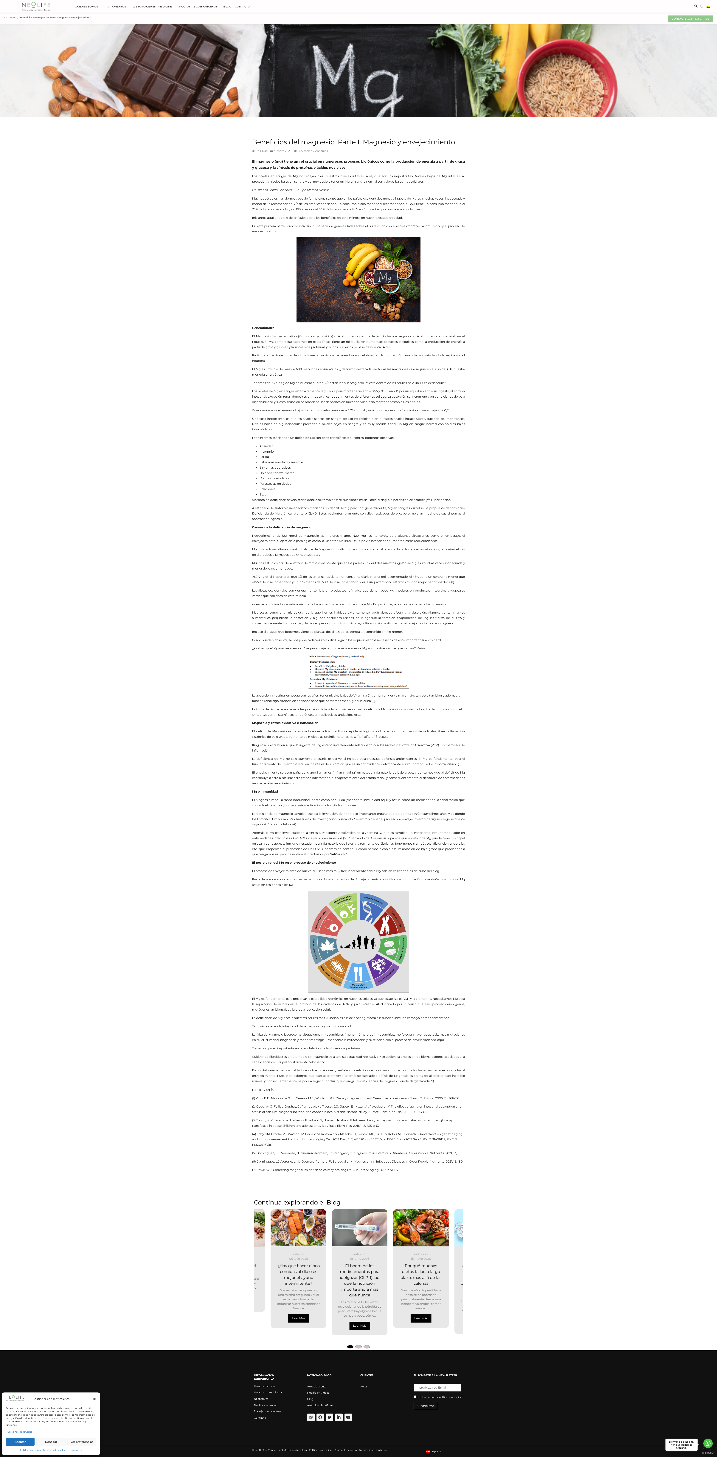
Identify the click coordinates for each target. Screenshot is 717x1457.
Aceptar (20, 1442)
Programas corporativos (197, 6)
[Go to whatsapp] (708, 1443)
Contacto (242, 6)
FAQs (363, 1386)
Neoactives (261, 1398)
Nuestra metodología (268, 1392)
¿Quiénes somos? (87, 6)
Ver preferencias (81, 1442)
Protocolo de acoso (346, 1450)
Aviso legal (301, 1450)
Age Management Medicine (152, 6)
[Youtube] (348, 1417)
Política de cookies (30, 1450)
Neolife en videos (318, 1392)
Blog (227, 6)
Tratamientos (115, 6)
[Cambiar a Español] (708, 6)
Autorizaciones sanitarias (372, 1450)
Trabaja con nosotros (267, 1411)
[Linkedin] (339, 1417)
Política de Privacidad (55, 1450)
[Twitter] (329, 1417)
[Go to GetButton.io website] (708, 1453)
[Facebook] (320, 1417)
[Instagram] (311, 1417)
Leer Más (281, 1318)
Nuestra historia (264, 1386)
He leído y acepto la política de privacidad (440, 1397)
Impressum (75, 1450)
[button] (94, 1399)
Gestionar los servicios (19, 1431)
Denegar (51, 1442)
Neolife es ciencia (265, 1405)
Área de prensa (317, 1386)
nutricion (282, 1254)
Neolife (8, 17)
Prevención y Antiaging (312, 151)
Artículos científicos (320, 1405)
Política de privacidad (321, 1450)
